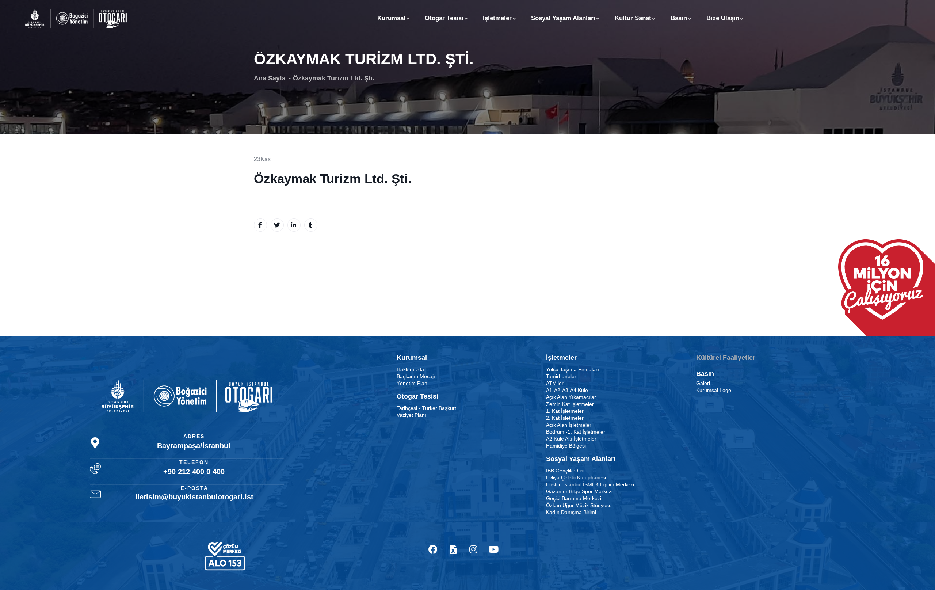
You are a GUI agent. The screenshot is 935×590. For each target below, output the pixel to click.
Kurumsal (391, 18)
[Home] (76, 18)
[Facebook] (433, 549)
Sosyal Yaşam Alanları (563, 18)
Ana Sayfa (270, 78)
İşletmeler (497, 18)
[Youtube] (493, 549)
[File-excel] (453, 549)
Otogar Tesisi (444, 18)
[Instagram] (473, 549)
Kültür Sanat (633, 18)
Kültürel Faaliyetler (725, 357)
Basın (679, 18)
